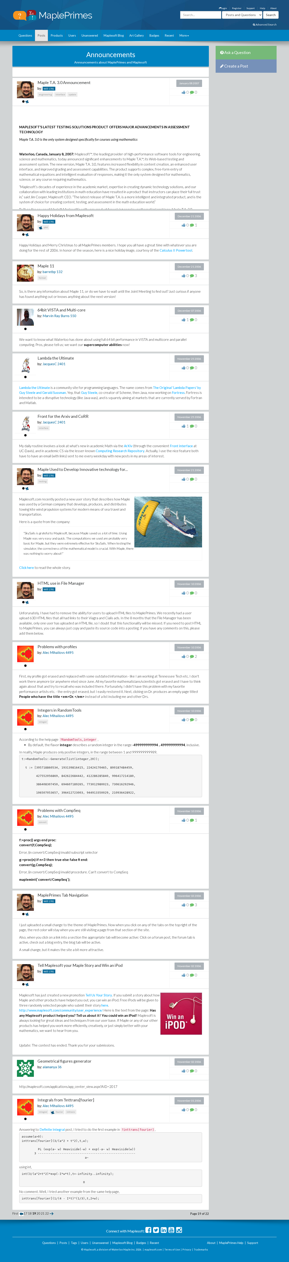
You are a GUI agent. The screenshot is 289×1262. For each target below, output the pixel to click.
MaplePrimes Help (231, 1243)
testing (43, 481)
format (42, 277)
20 (38, 1213)
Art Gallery (136, 35)
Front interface (181, 446)
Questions (25, 35)
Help (262, 8)
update (72, 94)
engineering (45, 94)
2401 (61, 364)
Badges (154, 35)
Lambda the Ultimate (55, 357)
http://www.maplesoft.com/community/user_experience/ (61, 1010)
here (104, 1005)
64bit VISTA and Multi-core (61, 309)
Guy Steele (89, 392)
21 (42, 1213)
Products (57, 35)
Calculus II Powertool (176, 250)
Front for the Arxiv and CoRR (63, 416)
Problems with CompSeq (58, 810)
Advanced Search (266, 24)
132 (59, 272)
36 (60, 1067)
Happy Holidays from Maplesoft (65, 215)
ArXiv (128, 446)
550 (73, 316)
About (273, 8)
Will (46, 88)
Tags (74, 1243)
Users (72, 35)
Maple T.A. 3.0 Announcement (64, 82)
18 (30, 1213)
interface (60, 94)
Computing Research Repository (120, 451)
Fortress (178, 392)
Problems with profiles (57, 646)
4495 (69, 652)
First (15, 1213)
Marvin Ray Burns (56, 316)
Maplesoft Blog (114, 35)
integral (43, 1111)
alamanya (50, 1067)
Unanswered (90, 35)
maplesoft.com (153, 1249)
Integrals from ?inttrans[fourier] (65, 1099)
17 (25, 1213)
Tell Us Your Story (98, 995)
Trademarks (201, 1249)
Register (236, 8)
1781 (51, 88)
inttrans (71, 1111)
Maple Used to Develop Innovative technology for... (82, 469)
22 (47, 1213)
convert (43, 822)
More (183, 35)
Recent (169, 35)
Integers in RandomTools (59, 710)
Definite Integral (52, 1129)
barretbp (49, 272)
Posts (41, 35)
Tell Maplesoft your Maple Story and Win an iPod (80, 965)
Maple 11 (45, 265)
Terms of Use (172, 1249)
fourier (59, 1111)
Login (224, 8)
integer (43, 721)
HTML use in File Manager (60, 583)
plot (45, 227)
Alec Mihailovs (54, 652)
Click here (26, 568)
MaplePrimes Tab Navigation (62, 895)
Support (251, 8)
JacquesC (50, 364)
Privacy (186, 1249)
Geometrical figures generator (64, 1061)
